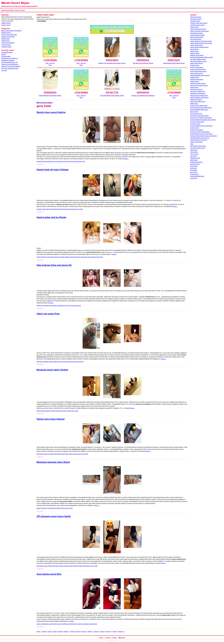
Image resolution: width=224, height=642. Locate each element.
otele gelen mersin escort (73, 454)
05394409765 (143, 92)
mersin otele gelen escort (56, 566)
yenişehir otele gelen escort (45, 209)
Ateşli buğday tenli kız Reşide (51, 217)
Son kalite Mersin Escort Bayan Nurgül (112, 95)
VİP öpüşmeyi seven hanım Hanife (54, 516)
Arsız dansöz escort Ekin (49, 573)
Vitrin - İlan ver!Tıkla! (50, 64)
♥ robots (114, 637)
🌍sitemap (121, 637)
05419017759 (112, 92)
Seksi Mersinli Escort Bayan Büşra (174, 63)
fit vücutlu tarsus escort (69, 362)
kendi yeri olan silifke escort (61, 624)
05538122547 (174, 59)
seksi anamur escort (43, 411)
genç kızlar (74, 161)
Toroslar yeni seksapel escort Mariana (143, 95)
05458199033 (112, 59)
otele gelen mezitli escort (57, 305)
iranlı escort (67, 411)
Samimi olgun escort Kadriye (51, 112)
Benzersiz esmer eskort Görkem (52, 369)
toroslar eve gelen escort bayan (80, 624)
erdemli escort (57, 362)
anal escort (81, 161)
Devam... (126, 159)
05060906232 (143, 59)
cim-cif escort (70, 305)
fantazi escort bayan (69, 209)
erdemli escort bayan (43, 305)
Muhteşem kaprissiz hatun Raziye (53, 461)
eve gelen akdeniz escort (66, 257)
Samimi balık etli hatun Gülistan (53, 169)
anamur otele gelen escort (45, 624)
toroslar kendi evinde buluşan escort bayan (50, 161)
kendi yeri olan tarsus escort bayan (85, 257)
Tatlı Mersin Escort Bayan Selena (143, 63)
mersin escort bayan (16, 19)
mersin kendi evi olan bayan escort (47, 257)
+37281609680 (50, 59)
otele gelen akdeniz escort (45, 362)
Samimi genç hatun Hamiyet (51, 418)
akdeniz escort (58, 209)
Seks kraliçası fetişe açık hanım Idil (54, 265)
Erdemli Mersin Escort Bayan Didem (50, 95)
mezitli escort (52, 508)
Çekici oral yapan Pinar (48, 313)
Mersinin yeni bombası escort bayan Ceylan (112, 63)
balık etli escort (61, 508)
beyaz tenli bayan (42, 508)
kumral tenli (67, 161)
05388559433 (50, 92)
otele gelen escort (42, 454)
